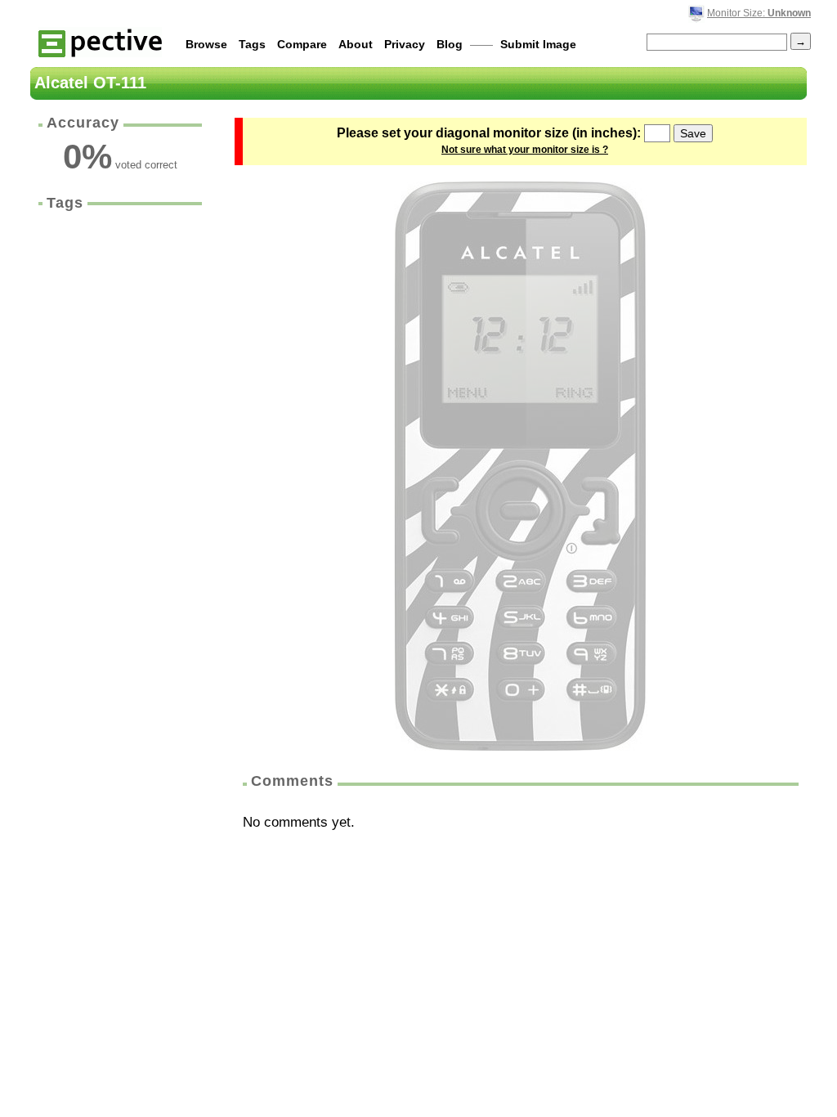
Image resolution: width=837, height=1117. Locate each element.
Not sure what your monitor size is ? (524, 149)
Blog (449, 44)
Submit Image (538, 44)
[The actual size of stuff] (100, 42)
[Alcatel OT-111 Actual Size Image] (520, 466)
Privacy (404, 44)
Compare (302, 44)
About (355, 44)
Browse (206, 44)
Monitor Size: (759, 13)
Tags (252, 44)
